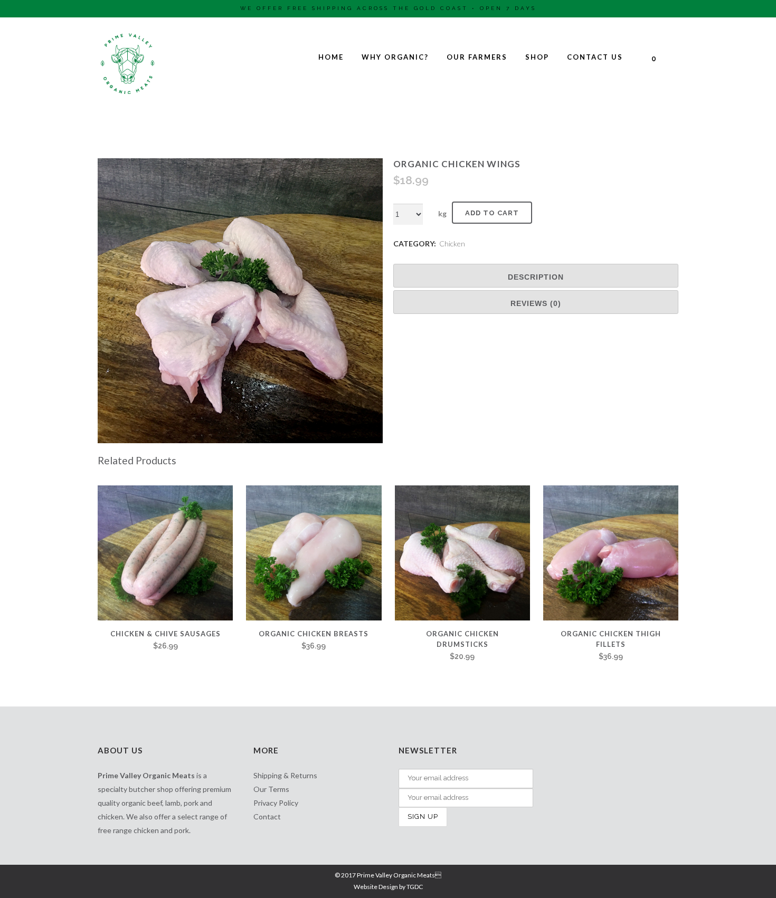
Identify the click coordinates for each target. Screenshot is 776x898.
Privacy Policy (275, 802)
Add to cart (492, 213)
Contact (267, 816)
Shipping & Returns (285, 775)
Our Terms (271, 789)
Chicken (452, 243)
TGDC (414, 887)
